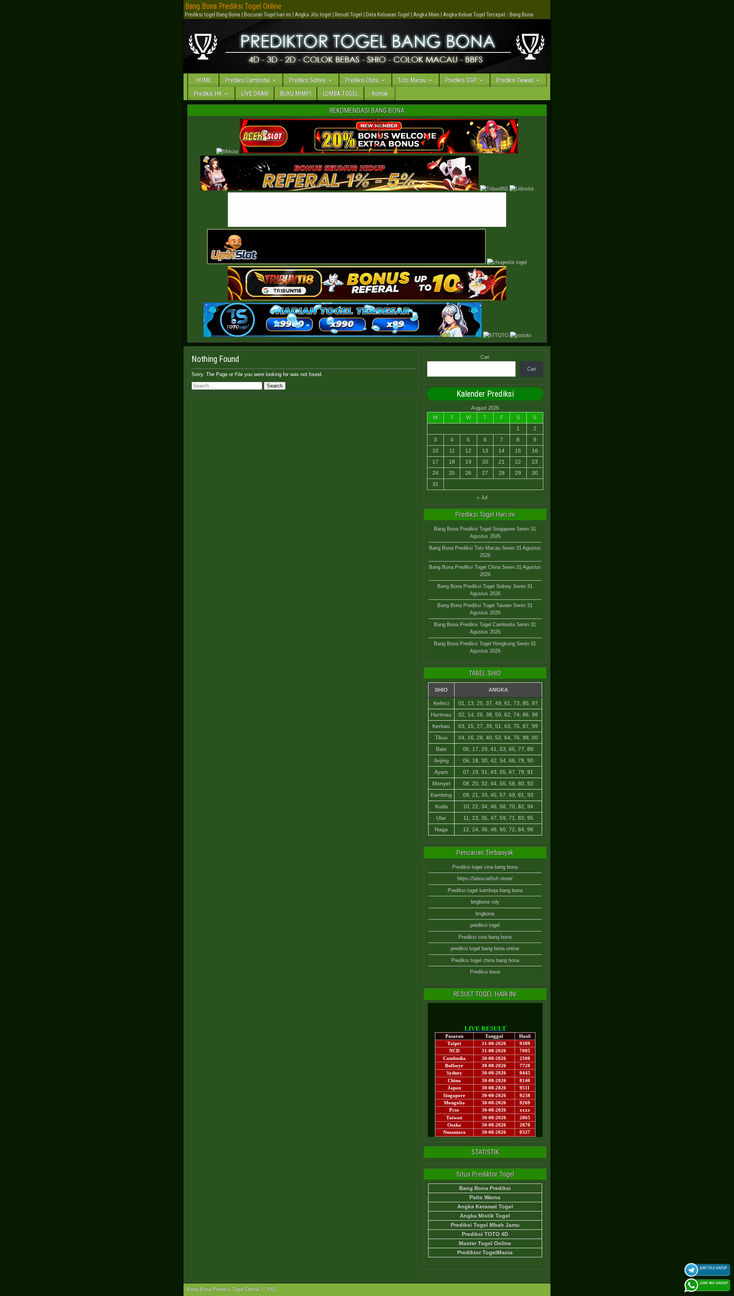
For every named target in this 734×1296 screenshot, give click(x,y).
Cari (485, 357)
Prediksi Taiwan (514, 80)
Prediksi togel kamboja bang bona (485, 890)
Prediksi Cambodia (247, 80)
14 (502, 451)
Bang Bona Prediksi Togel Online (233, 6)
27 (485, 473)
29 (518, 473)
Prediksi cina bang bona (485, 937)
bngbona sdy (485, 902)
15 (518, 451)
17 (435, 462)
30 (535, 473)
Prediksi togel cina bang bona (485, 867)
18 (452, 462)
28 (502, 473)
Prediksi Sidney (307, 80)
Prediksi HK (207, 93)
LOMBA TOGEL (340, 93)
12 (468, 451)
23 (535, 462)
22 (518, 462)
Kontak (380, 93)
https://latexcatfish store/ (485, 878)
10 (435, 451)
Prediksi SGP (461, 80)
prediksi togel (485, 925)
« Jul (482, 497)
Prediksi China (361, 80)
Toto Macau (412, 80)
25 (452, 473)
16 (535, 451)
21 (502, 462)
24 (435, 473)
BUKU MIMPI (295, 93)
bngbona (485, 914)
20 (485, 462)
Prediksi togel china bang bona (485, 960)
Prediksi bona (485, 972)
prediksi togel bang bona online (485, 948)
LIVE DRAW (254, 93)
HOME (203, 80)
